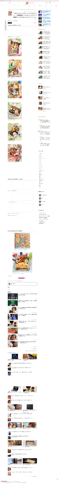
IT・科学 (40, 153)
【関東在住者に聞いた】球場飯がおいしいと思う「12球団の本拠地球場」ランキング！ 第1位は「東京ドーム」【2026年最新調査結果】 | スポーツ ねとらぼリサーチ (45, 122)
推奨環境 (25, 482)
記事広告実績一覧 (41, 223)
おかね (40, 156)
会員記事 (56, 5)
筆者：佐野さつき (13, 283)
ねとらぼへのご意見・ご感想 (42, 214)
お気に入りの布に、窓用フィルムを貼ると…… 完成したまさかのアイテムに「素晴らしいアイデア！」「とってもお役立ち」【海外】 (46, 73)
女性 (9, 289)
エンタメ (13, 5)
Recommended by (32, 348)
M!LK (42, 198)
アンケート (40, 83)
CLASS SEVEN (43, 201)
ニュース (8, 5)
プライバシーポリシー (14, 482)
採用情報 (23, 482)
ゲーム (40, 162)
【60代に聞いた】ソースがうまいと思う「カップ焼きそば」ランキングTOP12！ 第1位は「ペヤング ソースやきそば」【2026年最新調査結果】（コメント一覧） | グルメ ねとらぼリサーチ (45, 139)
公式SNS (5, 482)
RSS (18, 482)
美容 (39, 186)
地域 (29, 5)
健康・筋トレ (41, 174)
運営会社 (20, 482)
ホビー (40, 168)
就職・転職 (40, 180)
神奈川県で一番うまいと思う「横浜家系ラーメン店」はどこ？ (46, 109)
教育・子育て (41, 183)
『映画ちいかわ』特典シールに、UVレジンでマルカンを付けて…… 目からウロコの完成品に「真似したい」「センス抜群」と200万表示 (46, 63)
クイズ (19, 5)
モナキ (42, 204)
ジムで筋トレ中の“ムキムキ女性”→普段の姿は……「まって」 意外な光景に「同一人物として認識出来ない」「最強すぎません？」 (47, 58)
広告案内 (8, 482)
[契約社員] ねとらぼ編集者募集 (42, 217)
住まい (35, 5)
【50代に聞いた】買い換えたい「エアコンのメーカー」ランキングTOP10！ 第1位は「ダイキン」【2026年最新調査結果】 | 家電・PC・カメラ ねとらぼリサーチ (45, 134)
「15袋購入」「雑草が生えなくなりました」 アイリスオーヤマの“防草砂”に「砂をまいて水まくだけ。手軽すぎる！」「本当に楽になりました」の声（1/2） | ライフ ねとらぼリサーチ (45, 145)
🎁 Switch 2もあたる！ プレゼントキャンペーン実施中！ (5, 0)
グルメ (24, 5)
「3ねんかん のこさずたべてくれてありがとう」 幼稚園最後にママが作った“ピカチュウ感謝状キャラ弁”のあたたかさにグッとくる (25, 15)
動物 (45, 5)
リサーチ (51, 5)
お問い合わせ (10, 482)
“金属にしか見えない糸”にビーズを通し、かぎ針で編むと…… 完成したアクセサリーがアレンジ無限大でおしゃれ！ (46, 68)
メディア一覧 (2, 482)
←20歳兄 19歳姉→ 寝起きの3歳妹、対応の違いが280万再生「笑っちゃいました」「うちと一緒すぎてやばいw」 (46, 43)
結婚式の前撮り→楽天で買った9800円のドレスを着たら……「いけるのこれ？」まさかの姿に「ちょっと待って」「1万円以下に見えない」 (47, 53)
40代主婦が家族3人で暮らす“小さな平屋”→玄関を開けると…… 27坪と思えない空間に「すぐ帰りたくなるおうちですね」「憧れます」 (46, 34)
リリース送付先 (40, 220)
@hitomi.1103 (13, 215)
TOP (2, 5)
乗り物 (40, 171)
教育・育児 (40, 5)
